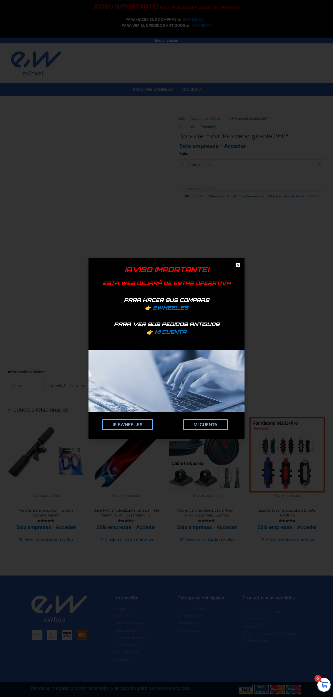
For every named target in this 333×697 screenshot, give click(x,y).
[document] (166, 348)
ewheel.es (170, 307)
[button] (238, 265)
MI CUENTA (170, 332)
